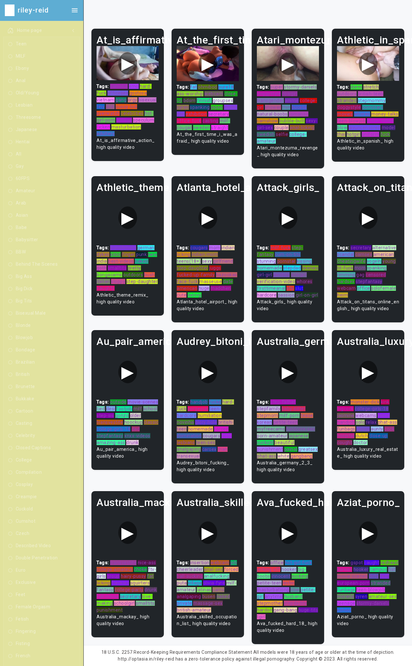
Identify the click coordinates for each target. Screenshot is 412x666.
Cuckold (24, 508)
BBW (21, 251)
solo (360, 422)
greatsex (308, 449)
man (223, 449)
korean (264, 422)
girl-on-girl (307, 295)
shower (273, 107)
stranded (347, 100)
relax (371, 422)
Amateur (25, 190)
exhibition (196, 114)
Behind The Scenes (37, 264)
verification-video (276, 281)
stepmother (270, 603)
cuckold (265, 442)
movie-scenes (142, 401)
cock (389, 429)
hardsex (346, 281)
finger (128, 254)
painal (290, 449)
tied (101, 408)
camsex (363, 254)
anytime (274, 596)
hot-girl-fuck (298, 562)
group (113, 576)
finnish (204, 100)
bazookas (226, 274)
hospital (345, 435)
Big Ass (24, 276)
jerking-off (268, 569)
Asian (22, 215)
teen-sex (205, 442)
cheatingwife (351, 261)
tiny (101, 106)
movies (345, 114)
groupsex (223, 100)
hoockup (133, 422)
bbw (295, 589)
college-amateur (115, 569)
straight (219, 127)
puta (182, 582)
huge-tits (308, 610)
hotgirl (354, 134)
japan (217, 107)
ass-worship (190, 93)
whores (362, 114)
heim (342, 295)
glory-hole (206, 422)
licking (184, 254)
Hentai (23, 141)
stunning (266, 261)
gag (360, 274)
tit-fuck (345, 268)
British (23, 374)
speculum (143, 120)
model (389, 127)
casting (210, 120)
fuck (385, 134)
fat (193, 87)
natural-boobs (272, 114)
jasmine (345, 415)
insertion (200, 562)
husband (293, 596)
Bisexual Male (31, 313)
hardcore (266, 295)
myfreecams (271, 429)
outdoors (347, 93)
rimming (346, 274)
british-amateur (194, 610)
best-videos (121, 261)
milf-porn (289, 415)
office (363, 288)
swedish (266, 134)
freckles (120, 582)
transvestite (110, 422)
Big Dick (24, 288)
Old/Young (27, 92)
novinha (185, 422)
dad (136, 429)
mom (214, 247)
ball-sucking (190, 576)
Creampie (26, 496)
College (24, 459)
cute (181, 295)
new (152, 254)
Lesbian (24, 105)
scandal (345, 254)
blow (342, 127)
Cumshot (26, 521)
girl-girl (264, 274)
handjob (199, 401)
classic (151, 422)
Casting (24, 423)
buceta (299, 107)
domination (189, 435)
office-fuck (189, 120)
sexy (207, 261)
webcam (213, 93)
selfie (282, 134)
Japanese (26, 129)
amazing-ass (111, 442)
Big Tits (24, 300)
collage (124, 120)
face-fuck (187, 281)
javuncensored (365, 127)
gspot (357, 562)
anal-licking (302, 127)
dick (110, 106)
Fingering (26, 631)
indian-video (380, 120)
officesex (118, 93)
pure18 (226, 87)
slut (299, 288)
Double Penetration (37, 557)
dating (194, 295)
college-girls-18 (113, 429)
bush (149, 274)
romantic (298, 114)
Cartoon (24, 411)
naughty (106, 288)
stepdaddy (295, 603)
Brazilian (25, 362)
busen (209, 596)
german (145, 247)
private (184, 603)
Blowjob (24, 337)
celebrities (132, 113)
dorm (356, 87)
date (228, 281)
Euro (21, 570)
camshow (267, 120)
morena (345, 596)
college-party (129, 589)
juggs (215, 268)
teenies (310, 268)
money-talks (384, 114)
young (389, 261)
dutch (362, 435)
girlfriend (223, 261)
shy (290, 288)
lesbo (289, 582)
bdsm (189, 100)
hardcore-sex (300, 429)
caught (371, 562)
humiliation (210, 415)
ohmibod (207, 87)
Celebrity (25, 435)
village (195, 582)
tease (307, 415)
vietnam (106, 99)
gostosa (138, 93)
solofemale (383, 288)
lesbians (186, 442)
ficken (103, 126)
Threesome (28, 117)
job (233, 562)
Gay (20, 166)
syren (183, 107)
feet (384, 576)
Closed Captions (33, 447)
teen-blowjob (351, 120)
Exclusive (26, 582)
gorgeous (198, 408)
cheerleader (190, 569)
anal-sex (213, 569)
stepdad (292, 268)
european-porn (353, 582)
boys (226, 435)
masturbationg (273, 589)
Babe (21, 227)
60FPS (23, 178)
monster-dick (365, 401)
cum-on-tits (288, 254)
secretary (218, 114)
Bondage (25, 349)
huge (204, 288)
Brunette (25, 386)
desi (110, 408)
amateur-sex (383, 596)
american (187, 288)
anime (292, 100)
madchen (221, 288)
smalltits (117, 268)
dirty (374, 576)
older (135, 415)
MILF (21, 56)
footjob (124, 408)
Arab (21, 202)
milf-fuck (280, 247)
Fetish (22, 619)
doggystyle (269, 93)
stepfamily (268, 408)
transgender (270, 100)
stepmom (267, 415)
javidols (281, 274)
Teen (21, 43)
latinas (204, 589)
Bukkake (25, 398)
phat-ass (266, 456)
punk (141, 254)
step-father (283, 401)
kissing (304, 261)
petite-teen (285, 422)
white (283, 456)
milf (137, 408)
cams (218, 589)
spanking (200, 107)
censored (376, 274)
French (23, 655)
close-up (378, 435)
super (276, 87)
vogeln (374, 261)
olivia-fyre (214, 582)
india (102, 261)
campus (378, 569)
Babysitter (27, 239)
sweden (201, 127)
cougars (199, 247)
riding (384, 415)
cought (344, 442)
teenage (346, 603)
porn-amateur (272, 435)
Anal (21, 80)
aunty (377, 429)
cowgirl (290, 93)
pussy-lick (126, 106)
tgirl (261, 616)
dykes (103, 254)
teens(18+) (189, 261)
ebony (363, 429)
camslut (119, 86)
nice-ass (147, 562)
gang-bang (285, 610)
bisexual (147, 99)
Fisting (23, 643)
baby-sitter (294, 408)
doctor (360, 442)
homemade (269, 268)
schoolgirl (124, 603)
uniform (370, 134)
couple (281, 127)
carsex (209, 449)
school (150, 408)
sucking (300, 576)
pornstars (372, 107)
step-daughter (142, 281)
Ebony (22, 68)
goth (102, 268)
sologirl (299, 274)
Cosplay (24, 484)
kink (385, 401)
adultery (106, 133)
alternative (384, 247)
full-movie (108, 596)
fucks (215, 401)
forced (221, 429)
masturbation (126, 126)
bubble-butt (292, 120)
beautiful (285, 442)
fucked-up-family (196, 274)
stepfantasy (369, 281)
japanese (299, 435)
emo (134, 86)
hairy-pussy (133, 576)
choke (140, 569)
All (19, 154)
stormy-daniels (300, 87)
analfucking (217, 576)
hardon (264, 610)
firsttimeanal (271, 288)
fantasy (105, 589)
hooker (288, 569)
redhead (389, 562)
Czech (23, 533)
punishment (123, 247)
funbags (346, 429)
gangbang (302, 456)
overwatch (108, 113)
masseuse (210, 281)
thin (286, 107)
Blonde (23, 325)
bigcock (345, 408)
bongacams (109, 274)
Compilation (29, 472)
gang (121, 99)
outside (118, 401)
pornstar (286, 261)
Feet (20, 594)
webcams (366, 415)
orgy (132, 99)
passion (286, 295)
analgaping (189, 449)
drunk (132, 442)
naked (141, 261)
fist (392, 569)
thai (341, 134)
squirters (140, 582)
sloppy (118, 281)
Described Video (33, 545)
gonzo (122, 415)
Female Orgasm (33, 606)
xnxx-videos (137, 435)
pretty (134, 268)
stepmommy (372, 100)
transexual (188, 456)
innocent (280, 576)
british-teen (370, 93)
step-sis (105, 415)
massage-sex (208, 603)
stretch (371, 87)
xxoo (115, 254)
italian (103, 281)
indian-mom (205, 254)
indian (228, 247)
